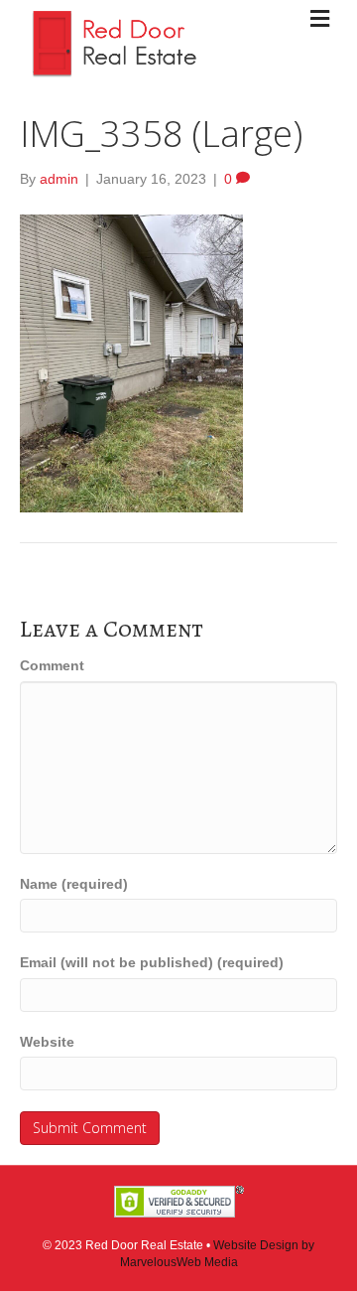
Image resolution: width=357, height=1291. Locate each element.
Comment (52, 665)
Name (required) (74, 884)
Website (47, 1042)
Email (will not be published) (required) (152, 962)
